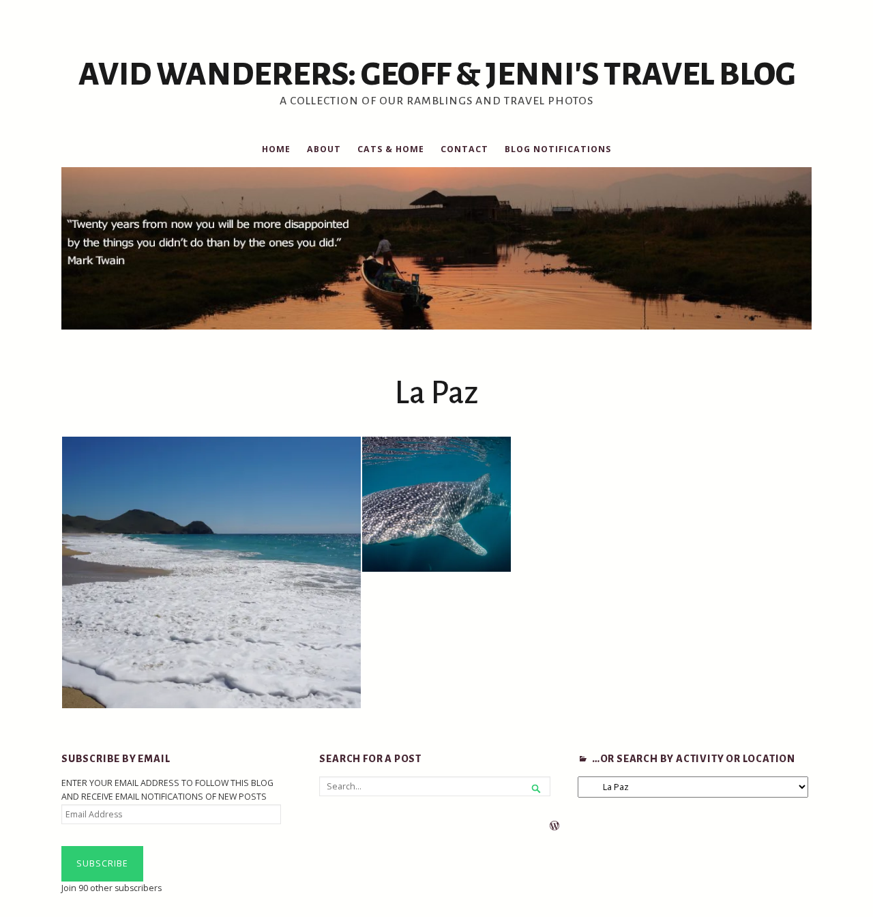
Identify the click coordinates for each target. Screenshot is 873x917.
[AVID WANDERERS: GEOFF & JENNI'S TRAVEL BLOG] (436, 248)
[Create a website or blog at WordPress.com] (554, 826)
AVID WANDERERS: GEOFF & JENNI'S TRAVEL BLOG (436, 74)
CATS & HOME (390, 149)
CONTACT (464, 149)
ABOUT (324, 149)
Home (276, 149)
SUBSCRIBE (102, 863)
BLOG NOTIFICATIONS (558, 149)
